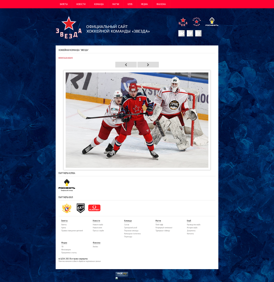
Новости (80, 4)
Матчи (115, 4)
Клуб (130, 4)
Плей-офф (159, 224)
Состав (126, 224)
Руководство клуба (193, 224)
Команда (99, 4)
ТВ (62, 246)
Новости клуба (98, 224)
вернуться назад (66, 57)
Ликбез (95, 246)
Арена (63, 227)
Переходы (128, 236)
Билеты (64, 4)
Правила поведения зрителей (72, 230)
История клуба (192, 227)
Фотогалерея (66, 249)
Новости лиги (97, 227)
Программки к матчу (68, 252)
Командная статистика (132, 233)
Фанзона (161, 4)
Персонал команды (131, 230)
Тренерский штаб (130, 227)
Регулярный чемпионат (164, 227)
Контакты (190, 233)
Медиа (144, 4)
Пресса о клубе (98, 230)
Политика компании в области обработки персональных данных (80, 261)
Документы (191, 230)
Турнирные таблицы (163, 230)
